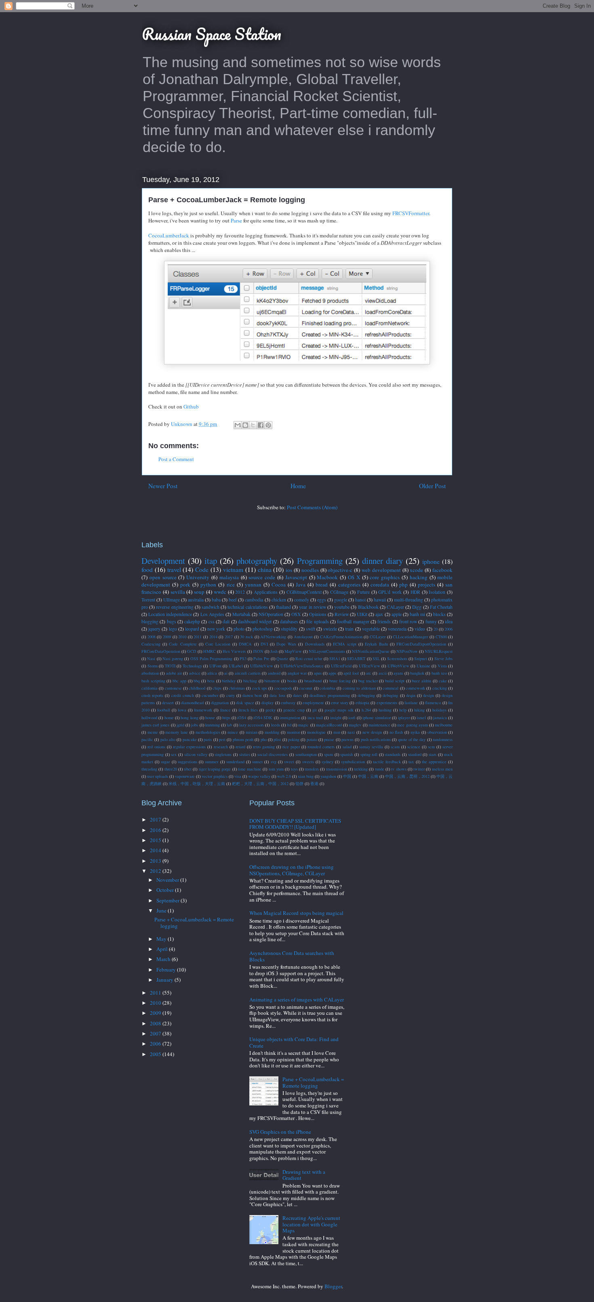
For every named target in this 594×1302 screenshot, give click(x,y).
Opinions (317, 614)
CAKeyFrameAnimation (341, 636)
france (225, 710)
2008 (151, 636)
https (226, 717)
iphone (431, 561)
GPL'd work (390, 592)
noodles (310, 570)
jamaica (440, 717)
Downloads (314, 644)
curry (230, 695)
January (165, 979)
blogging (149, 621)
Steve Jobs (443, 658)
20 (436, 629)
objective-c (340, 570)
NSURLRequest (439, 651)
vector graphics (214, 776)
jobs (194, 725)
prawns (347, 739)
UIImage (171, 600)
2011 (198, 636)
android (274, 673)
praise (329, 739)
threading (149, 769)
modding (272, 732)
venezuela (397, 629)
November (168, 879)
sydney (327, 761)
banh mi (417, 614)
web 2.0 (284, 776)
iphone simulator (376, 717)
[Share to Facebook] (261, 425)
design (428, 695)
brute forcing (340, 681)
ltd (289, 725)
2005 (156, 1054)
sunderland (235, 761)
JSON (258, 651)
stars (432, 754)
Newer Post (162, 486)
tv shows (398, 769)
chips (217, 688)
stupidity (289, 629)
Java (300, 584)
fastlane (411, 702)
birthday (229, 681)
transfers (312, 769)
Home (298, 486)
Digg (416, 607)
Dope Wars (286, 644)
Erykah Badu (376, 644)
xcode (416, 570)
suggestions (187, 761)
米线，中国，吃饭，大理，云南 (197, 783)
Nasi (151, 658)
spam (328, 754)
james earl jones (155, 725)
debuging (390, 695)
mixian (251, 732)
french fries (248, 710)
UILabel (236, 666)
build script (394, 681)
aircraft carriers (248, 673)
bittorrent (272, 681)
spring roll (369, 754)
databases (289, 621)
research (221, 746)
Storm (152, 666)
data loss (277, 695)
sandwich (210, 607)
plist (277, 739)
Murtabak (241, 614)
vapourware (185, 776)
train (349, 629)
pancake (190, 739)
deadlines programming (330, 695)
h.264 (366, 710)
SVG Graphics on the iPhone (280, 1131)
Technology (192, 666)
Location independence (170, 614)
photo (239, 629)
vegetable (371, 629)
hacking (419, 577)
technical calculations (247, 607)
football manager (353, 621)
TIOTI (170, 666)
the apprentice (434, 761)
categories (349, 584)
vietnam (233, 569)
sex (174, 754)
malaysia (229, 577)
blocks (439, 614)
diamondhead (192, 702)
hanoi (360, 600)
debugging (366, 695)
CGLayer (377, 636)
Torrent (148, 600)
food (147, 569)
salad (347, 746)
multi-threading (408, 600)
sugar (165, 761)
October (165, 889)
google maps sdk (339, 710)
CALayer (395, 607)
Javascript (296, 577)
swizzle (330, 629)
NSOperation (271, 614)
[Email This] (238, 425)
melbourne (444, 725)
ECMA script (344, 644)
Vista (442, 666)
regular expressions (189, 746)
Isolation (437, 592)
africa (212, 673)
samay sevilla (371, 746)
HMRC (209, 651)
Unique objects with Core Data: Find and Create (294, 1042)
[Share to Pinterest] (268, 425)
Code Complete (182, 644)
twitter (419, 769)
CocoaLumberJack (168, 235)
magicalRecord (329, 725)
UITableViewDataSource (302, 666)
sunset (257, 761)
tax (411, 761)
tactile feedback (387, 761)
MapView (293, 651)
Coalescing (150, 644)
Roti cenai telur (308, 658)
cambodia (254, 600)
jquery (154, 629)
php (403, 584)
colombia (327, 688)
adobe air (174, 673)
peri (222, 739)
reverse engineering (174, 607)
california (149, 688)
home (169, 717)
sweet (289, 761)
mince (232, 732)
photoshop (263, 629)
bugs (171, 621)
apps (332, 673)
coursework (415, 688)
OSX (296, 614)
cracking (439, 688)
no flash (396, 732)
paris (208, 739)
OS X (354, 577)
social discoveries (272, 754)
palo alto (167, 739)
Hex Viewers (234, 651)
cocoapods (283, 688)
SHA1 (334, 658)
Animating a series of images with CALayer (296, 999)
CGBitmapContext (304, 592)
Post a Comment (176, 459)
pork (185, 584)
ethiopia (362, 702)
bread (322, 584)
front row (408, 621)
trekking (361, 769)
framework (203, 710)
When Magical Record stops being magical (296, 913)
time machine (249, 769)
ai (225, 673)
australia (196, 600)
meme (152, 732)
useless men (442, 769)
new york (216, 629)
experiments (387, 702)
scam (395, 746)
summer (211, 761)
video (420, 629)
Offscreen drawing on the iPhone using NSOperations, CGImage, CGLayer (291, 870)
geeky (270, 710)
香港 (314, 783)
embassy (288, 702)
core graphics (385, 577)
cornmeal (390, 688)
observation (437, 732)
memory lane (176, 732)
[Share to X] (253, 425)
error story (339, 702)
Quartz (282, 658)
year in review (312, 607)
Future (363, 592)
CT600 (441, 636)
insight (335, 717)
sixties (244, 754)
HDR (415, 592)
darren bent (252, 695)
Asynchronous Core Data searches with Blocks (291, 956)
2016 (156, 830)
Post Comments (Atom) (312, 507)
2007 (156, 1033)
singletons (223, 754)
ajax (379, 614)
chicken (279, 600)
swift (310, 629)
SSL (376, 658)
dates (297, 695)
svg (273, 761)
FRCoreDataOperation (160, 651)
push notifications (376, 739)
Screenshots (397, 658)
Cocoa (279, 584)
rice (231, 584)
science (413, 746)
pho (264, 739)
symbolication (353, 761)
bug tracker (368, 681)
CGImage (339, 592)
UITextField (341, 666)
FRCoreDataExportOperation (421, 644)
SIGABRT (356, 658)
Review (342, 614)
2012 (240, 592)
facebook (442, 570)
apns (318, 673)
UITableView (261, 666)
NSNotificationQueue (371, 651)
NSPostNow (407, 651)
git (314, 710)
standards (392, 754)
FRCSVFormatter (410, 213)
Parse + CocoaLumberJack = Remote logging (194, 922)
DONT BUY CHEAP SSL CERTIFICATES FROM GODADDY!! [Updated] (295, 824)
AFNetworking (273, 636)
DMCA (245, 644)
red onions (156, 746)
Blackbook (368, 607)
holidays (439, 710)
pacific (147, 739)
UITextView (369, 666)
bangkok (417, 673)
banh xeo (439, 673)
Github (191, 406)
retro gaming (264, 746)
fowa (182, 710)
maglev (355, 725)
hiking (419, 710)
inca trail (315, 717)
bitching (250, 681)
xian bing (306, 776)
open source (163, 577)
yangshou (328, 776)
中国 (347, 776)
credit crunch (182, 695)
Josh (274, 651)
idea (449, 621)
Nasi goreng (172, 658)
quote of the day (412, 739)
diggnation (220, 702)
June (162, 910)
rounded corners (321, 746)
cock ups (259, 688)
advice (194, 673)
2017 (229, 636)
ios (289, 570)
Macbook (327, 577)
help (403, 710)
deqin (410, 695)
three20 (170, 769)
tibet (188, 769)
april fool (351, 673)
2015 (156, 840)
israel (421, 717)
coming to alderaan (359, 688)
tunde (379, 769)
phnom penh (243, 739)
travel (174, 569)
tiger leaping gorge (215, 769)
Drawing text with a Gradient (303, 1175)
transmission (336, 769)
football (163, 710)
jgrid (180, 725)
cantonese (173, 688)
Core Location (217, 644)
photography (256, 560)
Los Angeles (212, 614)
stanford (414, 754)
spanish (346, 754)
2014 (213, 636)
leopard (192, 629)
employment (313, 702)
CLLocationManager (410, 636)
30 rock (246, 636)
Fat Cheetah (441, 607)
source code (262, 577)
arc (368, 673)
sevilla (178, 591)
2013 (156, 860)
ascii (383, 673)
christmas (237, 688)
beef (233, 600)
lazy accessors (251, 725)
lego (173, 629)
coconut (305, 688)
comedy (301, 600)
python (208, 584)
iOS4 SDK (262, 717)
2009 (167, 636)
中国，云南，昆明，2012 (407, 776)
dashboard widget (255, 621)
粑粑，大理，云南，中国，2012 (260, 783)
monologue (316, 732)
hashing (385, 710)
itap (210, 560)
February (166, 969)
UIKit (362, 614)
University (197, 577)
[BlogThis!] (245, 425)
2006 (448, 629)
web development (381, 570)
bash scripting (153, 681)
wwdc (220, 591)
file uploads (317, 621)
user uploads (157, 776)
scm (431, 746)
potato (312, 739)
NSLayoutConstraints (327, 651)
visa (237, 776)
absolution (150, 673)
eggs (321, 600)
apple (397, 614)
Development (163, 560)
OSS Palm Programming (211, 658)
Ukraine (423, 666)
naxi (351, 732)
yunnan (253, 584)
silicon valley (196, 754)
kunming (212, 725)
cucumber (210, 695)
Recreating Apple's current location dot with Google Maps (311, 1224)
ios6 (351, 717)
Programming (320, 560)
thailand (283, 607)
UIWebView (398, 666)
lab (229, 725)
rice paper (291, 746)
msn (336, 732)
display (267, 702)
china (265, 569)
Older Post (432, 486)
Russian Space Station (211, 34)
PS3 (243, 658)
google (340, 600)
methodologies (208, 732)
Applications (266, 592)
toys (294, 769)
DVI (264, 644)
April (162, 949)
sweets (308, 761)
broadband (313, 681)
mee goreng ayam (412, 725)
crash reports (152, 695)
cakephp (192, 621)
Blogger (333, 1286)
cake (443, 681)
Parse (236, 220)
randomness (443, 739)
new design (372, 732)
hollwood (149, 717)
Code (202, 569)
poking (293, 739)
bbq (197, 681)
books (292, 681)
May (162, 938)
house (210, 717)
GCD (191, 651)
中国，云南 (368, 776)
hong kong (189, 717)
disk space (245, 702)
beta (211, 681)
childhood (197, 688)
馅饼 (299, 783)
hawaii (380, 600)
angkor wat (297, 673)
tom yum (276, 769)
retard (240, 746)
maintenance (379, 725)
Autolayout (303, 636)
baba (216, 600)
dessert (168, 702)
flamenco (433, 702)
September (168, 900)
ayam (398, 673)
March (164, 959)
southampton (306, 754)
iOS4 (241, 717)
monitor (293, 732)
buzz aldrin (421, 681)
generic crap (294, 710)
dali (226, 621)
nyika (415, 732)
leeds (275, 725)
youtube (342, 607)
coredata (380, 584)
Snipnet (420, 658)
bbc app (179, 681)
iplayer (404, 717)
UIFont (215, 666)
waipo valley (259, 776)
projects (426, 584)
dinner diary (382, 560)
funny (431, 621)
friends (384, 621)
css (212, 621)
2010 (182, 636)
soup (199, 591)
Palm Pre (261, 658)
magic (303, 725)
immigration (290, 717)
